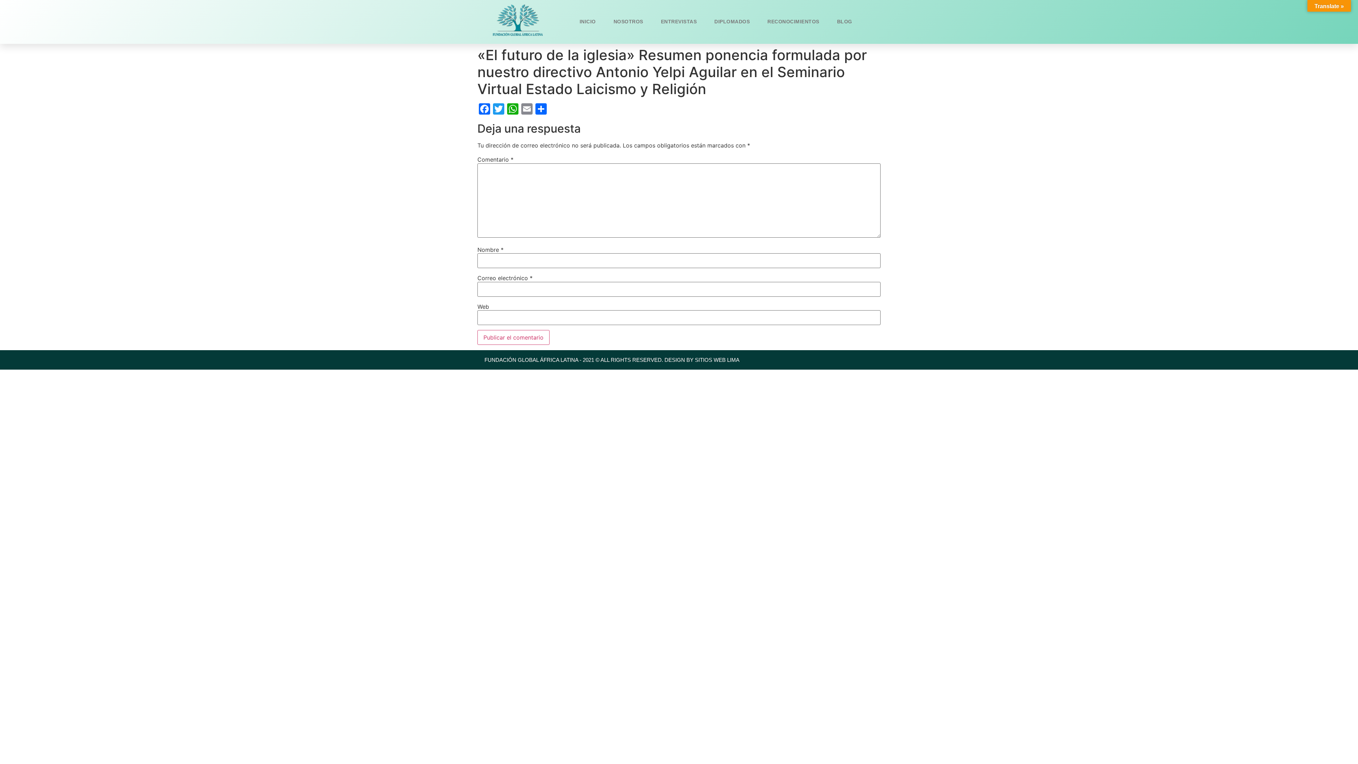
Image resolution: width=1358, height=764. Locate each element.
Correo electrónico (505, 278)
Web (483, 306)
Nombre (490, 250)
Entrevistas (679, 21)
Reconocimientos (793, 21)
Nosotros (628, 21)
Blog (844, 21)
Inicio (588, 21)
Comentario (495, 159)
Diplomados (732, 21)
